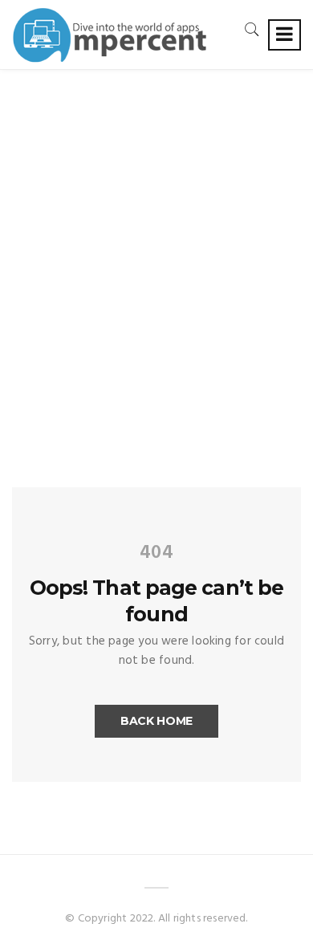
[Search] (252, 29)
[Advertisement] (156, 234)
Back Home (156, 721)
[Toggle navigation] (284, 35)
